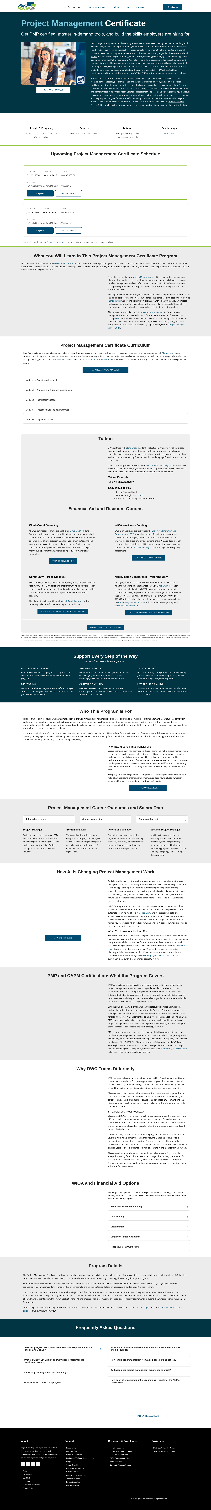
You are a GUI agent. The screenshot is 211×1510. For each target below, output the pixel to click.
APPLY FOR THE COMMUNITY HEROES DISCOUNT (62, 611)
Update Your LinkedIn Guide (121, 1451)
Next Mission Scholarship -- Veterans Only (141, 576)
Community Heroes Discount (47, 576)
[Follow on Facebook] (23, 1464)
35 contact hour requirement (149, 312)
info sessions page (140, 1307)
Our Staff (26, 1478)
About (25, 1471)
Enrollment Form (72, 1485)
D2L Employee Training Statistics (158, 955)
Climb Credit (131, 448)
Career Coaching (72, 1465)
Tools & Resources (117, 1448)
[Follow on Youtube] (38, 1464)
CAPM (68, 359)
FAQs (68, 1462)
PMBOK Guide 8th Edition (64, 263)
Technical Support (73, 1479)
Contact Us (27, 1481)
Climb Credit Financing (43, 525)
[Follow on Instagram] (28, 1464)
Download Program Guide (105, 369)
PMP (59, 359)
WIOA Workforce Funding (131, 525)
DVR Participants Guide (119, 1455)
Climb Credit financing (72, 601)
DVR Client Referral (73, 1472)
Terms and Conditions (31, 1485)
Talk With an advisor (148, 1415)
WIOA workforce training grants (160, 465)
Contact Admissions (55, 242)
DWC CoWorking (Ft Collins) (164, 1448)
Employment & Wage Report (77, 1475)
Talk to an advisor (53, 90)
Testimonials (27, 1475)
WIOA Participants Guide (119, 1458)
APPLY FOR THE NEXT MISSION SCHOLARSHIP (148, 612)
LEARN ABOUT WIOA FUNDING (148, 558)
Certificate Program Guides (120, 1465)
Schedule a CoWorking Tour (164, 1451)
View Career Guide (63, 938)
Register (40, 193)
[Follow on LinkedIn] (33, 1464)
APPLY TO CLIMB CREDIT (63, 561)
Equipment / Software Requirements (80, 1458)
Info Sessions (71, 1451)
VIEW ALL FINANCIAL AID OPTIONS (105, 627)
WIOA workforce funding (130, 98)
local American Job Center (146, 547)
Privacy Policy (28, 1488)
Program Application (74, 1455)
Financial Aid (71, 1448)
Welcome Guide (116, 1462)
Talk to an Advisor (148, 788)
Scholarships (169, 128)
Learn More (169, 133)
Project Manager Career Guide (173, 1048)
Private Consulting (73, 1482)
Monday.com (154, 81)
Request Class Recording (76, 1468)
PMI (118, 318)
